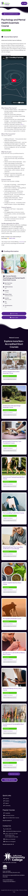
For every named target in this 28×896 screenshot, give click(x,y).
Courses (7, 798)
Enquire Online (14, 317)
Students (7, 801)
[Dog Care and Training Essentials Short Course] (14, 473)
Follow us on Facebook (10, 839)
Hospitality (7, 813)
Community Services (9, 815)
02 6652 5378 (8, 829)
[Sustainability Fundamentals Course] (14, 755)
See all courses (6, 820)
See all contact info (8, 844)
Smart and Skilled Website (8, 880)
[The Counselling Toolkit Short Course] (14, 508)
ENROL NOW (12, 238)
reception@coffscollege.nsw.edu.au (13, 831)
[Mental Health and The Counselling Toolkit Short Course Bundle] (14, 543)
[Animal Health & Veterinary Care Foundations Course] (14, 438)
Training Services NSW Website (9, 881)
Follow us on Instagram (10, 841)
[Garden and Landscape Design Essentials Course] (14, 402)
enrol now (21, 241)
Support (7, 803)
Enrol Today (15, 313)
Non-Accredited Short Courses (11, 13)
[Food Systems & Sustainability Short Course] (14, 720)
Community (7, 805)
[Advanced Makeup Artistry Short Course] (14, 685)
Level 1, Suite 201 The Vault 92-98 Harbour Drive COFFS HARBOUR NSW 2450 (11, 835)
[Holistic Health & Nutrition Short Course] (14, 579)
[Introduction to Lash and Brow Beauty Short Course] (14, 649)
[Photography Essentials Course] (14, 614)
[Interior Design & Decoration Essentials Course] (14, 367)
